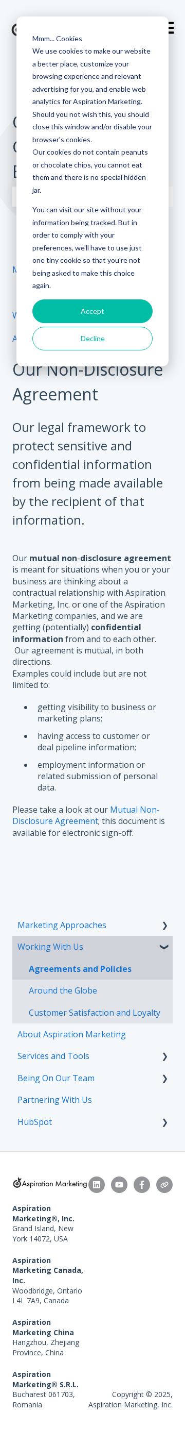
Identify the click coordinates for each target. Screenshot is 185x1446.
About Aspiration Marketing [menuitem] (71, 1034)
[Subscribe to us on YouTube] (119, 1184)
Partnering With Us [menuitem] (54, 1099)
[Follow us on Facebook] (142, 1184)
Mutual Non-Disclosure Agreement (86, 815)
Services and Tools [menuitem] (53, 1056)
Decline (93, 338)
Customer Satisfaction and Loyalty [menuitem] (94, 1012)
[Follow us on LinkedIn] (96, 1184)
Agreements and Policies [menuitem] (80, 968)
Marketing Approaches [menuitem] (61, 925)
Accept (92, 311)
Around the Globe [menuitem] (63, 990)
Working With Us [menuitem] (50, 946)
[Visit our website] (164, 1184)
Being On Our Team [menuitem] (56, 1078)
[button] (164, 925)
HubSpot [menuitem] (34, 1122)
